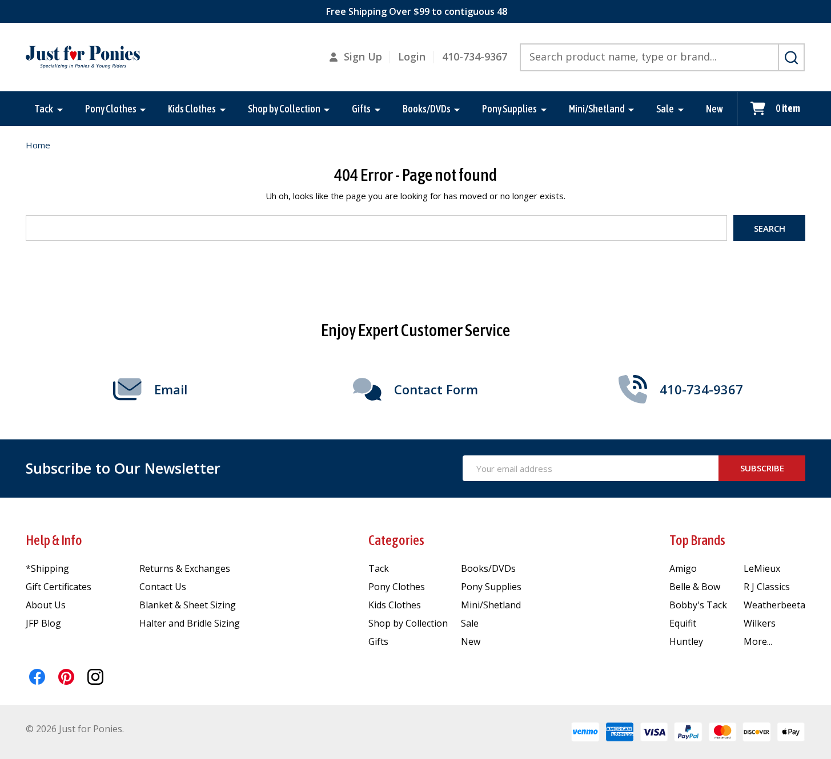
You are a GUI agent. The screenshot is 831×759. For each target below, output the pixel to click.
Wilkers (760, 623)
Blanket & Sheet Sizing (187, 605)
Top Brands (697, 540)
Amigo (683, 568)
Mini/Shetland (597, 109)
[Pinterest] (66, 676)
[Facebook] (37, 676)
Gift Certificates (58, 586)
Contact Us (162, 586)
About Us (46, 605)
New (714, 109)
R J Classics (767, 586)
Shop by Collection (284, 109)
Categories (396, 540)
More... (758, 641)
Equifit (682, 623)
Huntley (686, 641)
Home (38, 145)
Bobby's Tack (698, 605)
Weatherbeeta (774, 605)
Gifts (361, 109)
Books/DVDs (427, 109)
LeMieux (762, 568)
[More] (60, 109)
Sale (665, 109)
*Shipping (47, 568)
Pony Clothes (111, 109)
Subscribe (762, 468)
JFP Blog (43, 623)
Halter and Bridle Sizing (189, 623)
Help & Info (54, 540)
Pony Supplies (509, 109)
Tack (43, 109)
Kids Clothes (192, 109)
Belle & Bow (694, 586)
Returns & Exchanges (184, 568)
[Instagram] (95, 676)
